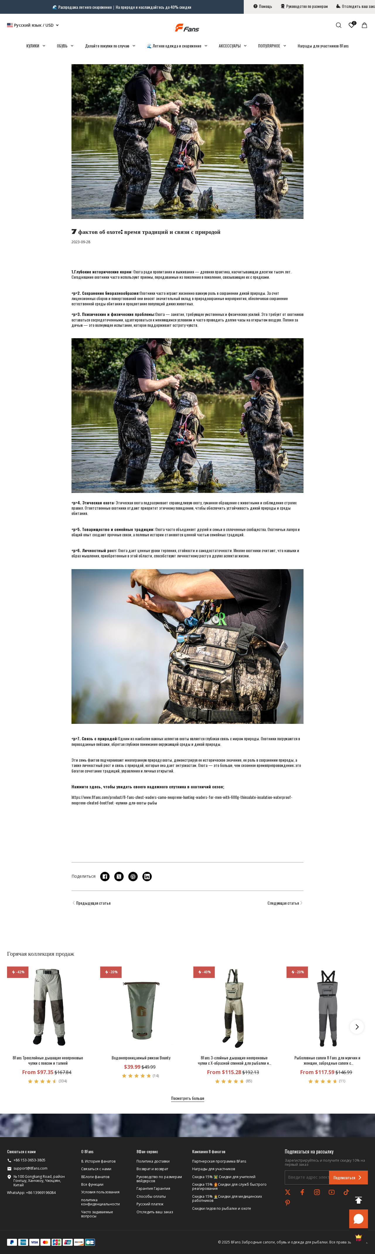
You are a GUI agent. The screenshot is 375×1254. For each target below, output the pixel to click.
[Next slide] (357, 1027)
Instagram (317, 1192)
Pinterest (287, 1202)
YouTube (331, 1192)
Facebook (302, 1192)
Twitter (287, 1192)
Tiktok (346, 1192)
